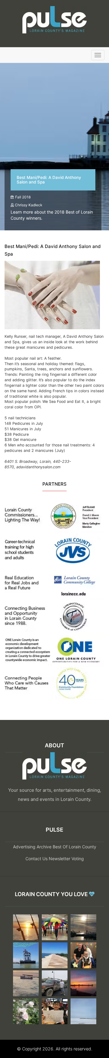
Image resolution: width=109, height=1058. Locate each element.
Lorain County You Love (52, 894)
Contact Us (36, 858)
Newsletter (59, 858)
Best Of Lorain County (74, 846)
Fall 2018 (23, 197)
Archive (44, 846)
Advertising (24, 846)
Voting (77, 858)
